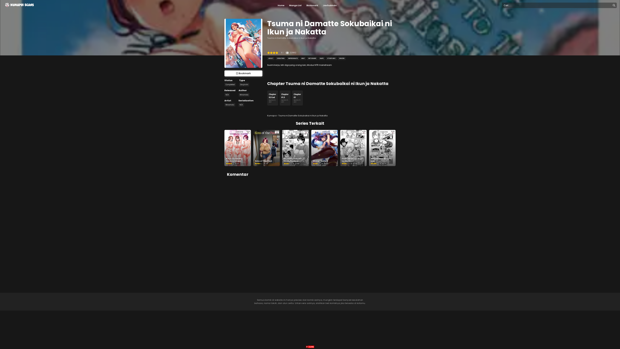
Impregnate (293, 58)
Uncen (341, 58)
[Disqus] (310, 220)
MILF (303, 58)
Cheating (280, 58)
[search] (614, 5)
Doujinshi (244, 84)
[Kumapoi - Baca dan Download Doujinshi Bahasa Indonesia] (19, 8)
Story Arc (331, 58)
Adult (271, 58)
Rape (322, 58)
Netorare (312, 58)
